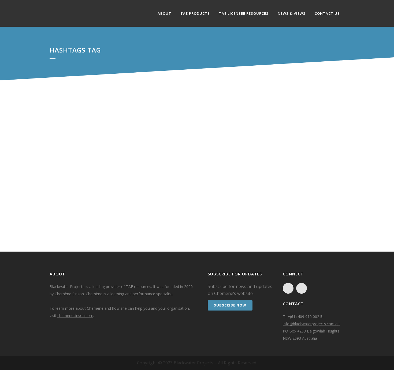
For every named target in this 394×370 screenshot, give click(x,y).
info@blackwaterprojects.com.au (311, 323)
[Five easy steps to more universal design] (101, 148)
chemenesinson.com (75, 315)
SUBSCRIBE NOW (230, 305)
